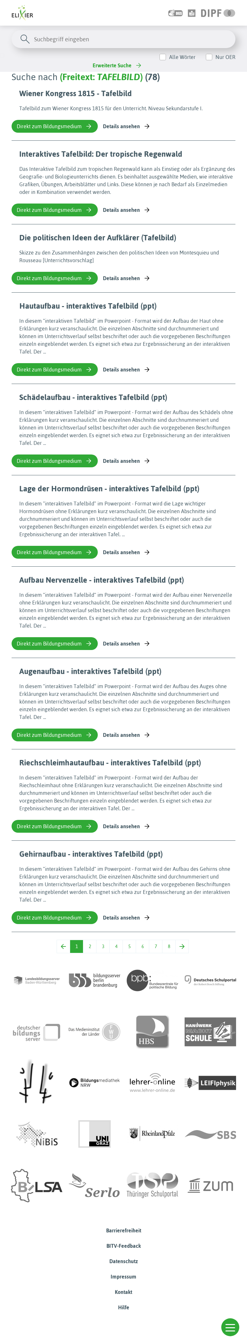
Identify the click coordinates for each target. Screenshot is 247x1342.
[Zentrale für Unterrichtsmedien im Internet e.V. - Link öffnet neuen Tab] (210, 1185)
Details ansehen (121, 126)
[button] (230, 1327)
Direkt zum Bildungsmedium (49, 126)
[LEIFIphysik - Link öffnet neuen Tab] (210, 1083)
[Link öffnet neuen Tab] (218, 13)
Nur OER (225, 57)
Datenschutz (123, 1261)
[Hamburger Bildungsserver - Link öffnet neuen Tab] (152, 1031)
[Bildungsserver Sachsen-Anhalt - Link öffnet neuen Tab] (36, 1185)
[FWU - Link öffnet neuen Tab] (94, 1031)
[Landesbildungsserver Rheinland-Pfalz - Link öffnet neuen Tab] (152, 1134)
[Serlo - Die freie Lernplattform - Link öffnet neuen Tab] (94, 1185)
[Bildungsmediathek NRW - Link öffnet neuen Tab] (94, 1083)
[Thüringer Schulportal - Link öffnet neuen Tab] (152, 1185)
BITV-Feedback (123, 1246)
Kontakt (123, 1292)
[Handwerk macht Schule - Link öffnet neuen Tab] (210, 1031)
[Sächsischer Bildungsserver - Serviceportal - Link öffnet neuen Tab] (210, 1134)
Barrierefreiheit (123, 1230)
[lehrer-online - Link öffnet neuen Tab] (152, 1083)
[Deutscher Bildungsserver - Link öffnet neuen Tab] (36, 1031)
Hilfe (123, 1307)
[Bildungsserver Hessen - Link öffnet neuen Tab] (36, 1083)
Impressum (123, 1276)
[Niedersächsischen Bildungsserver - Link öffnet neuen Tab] (36, 1134)
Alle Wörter (182, 57)
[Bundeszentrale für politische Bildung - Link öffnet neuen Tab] (152, 980)
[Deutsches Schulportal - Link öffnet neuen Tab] (210, 980)
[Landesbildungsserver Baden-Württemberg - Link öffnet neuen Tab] (36, 980)
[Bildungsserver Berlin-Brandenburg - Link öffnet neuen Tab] (94, 980)
